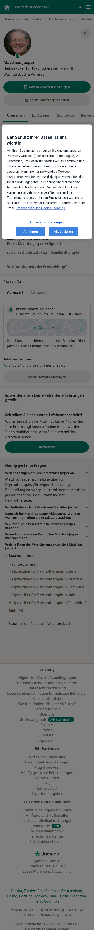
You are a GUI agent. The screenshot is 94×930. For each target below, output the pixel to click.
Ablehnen (30, 231)
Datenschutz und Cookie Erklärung (40, 208)
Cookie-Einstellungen (47, 222)
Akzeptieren (63, 231)
